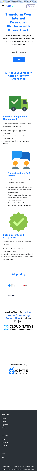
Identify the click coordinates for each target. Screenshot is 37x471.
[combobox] (30, 6)
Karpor (4, 421)
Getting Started (19, 52)
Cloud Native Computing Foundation (19, 315)
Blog (3, 439)
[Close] (35, 1)
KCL (3, 457)
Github (31, 1)
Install (19, 59)
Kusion (4, 418)
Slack (3, 446)
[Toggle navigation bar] (3, 6)
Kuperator (5, 425)
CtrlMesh (5, 428)
